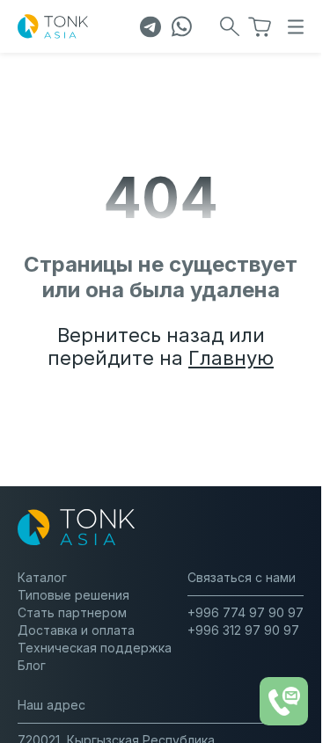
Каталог (42, 577)
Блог (32, 665)
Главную (231, 357)
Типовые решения (73, 594)
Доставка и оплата (76, 630)
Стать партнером (72, 612)
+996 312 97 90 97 (243, 630)
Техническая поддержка (95, 647)
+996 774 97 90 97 (245, 612)
